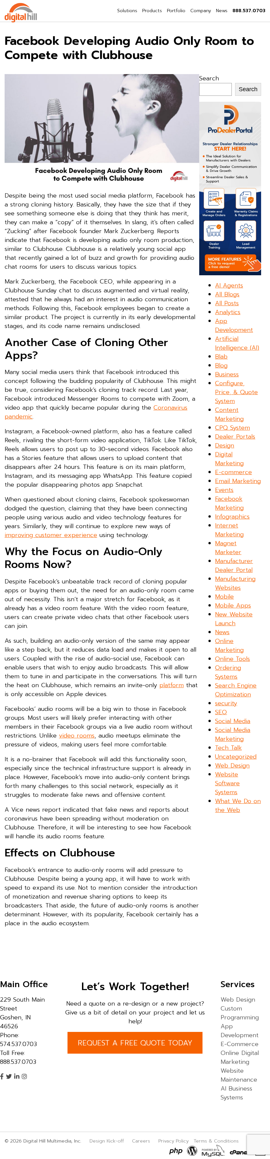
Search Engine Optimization (235, 690)
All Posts (227, 303)
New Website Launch (234, 619)
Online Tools (232, 658)
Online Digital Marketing (240, 1057)
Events (224, 490)
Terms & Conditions (216, 1141)
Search (209, 78)
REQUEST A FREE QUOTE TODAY (135, 1043)
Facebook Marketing (229, 503)
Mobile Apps (233, 605)
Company (200, 10)
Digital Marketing (229, 459)
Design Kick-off (107, 1141)
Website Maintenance (239, 1075)
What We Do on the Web (238, 805)
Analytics (227, 312)
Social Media (232, 721)
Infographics (232, 516)
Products (152, 10)
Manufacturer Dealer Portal (234, 565)
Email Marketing (238, 481)
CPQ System (232, 427)
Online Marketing (229, 645)
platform (171, 685)
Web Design (232, 765)
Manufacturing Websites (235, 583)
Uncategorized (235, 756)
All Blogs (227, 294)
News (222, 10)
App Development (234, 325)
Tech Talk (228, 747)
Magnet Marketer (228, 548)
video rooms (76, 735)
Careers (141, 1141)
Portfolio (176, 10)
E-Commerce (239, 1044)
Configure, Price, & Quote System (236, 392)
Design (224, 445)
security (226, 703)
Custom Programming (240, 1013)
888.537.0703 (248, 10)
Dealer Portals (235, 436)
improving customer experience (51, 535)
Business (227, 374)
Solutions (127, 10)
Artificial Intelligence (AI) (237, 343)
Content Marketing (229, 414)
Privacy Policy (173, 1141)
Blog (221, 365)
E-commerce (233, 472)
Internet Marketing (229, 530)
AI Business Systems (236, 1093)
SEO (221, 712)
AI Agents (229, 285)
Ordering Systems (228, 672)
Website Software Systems (227, 783)
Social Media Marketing (232, 734)
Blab (221, 356)
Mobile (224, 596)
